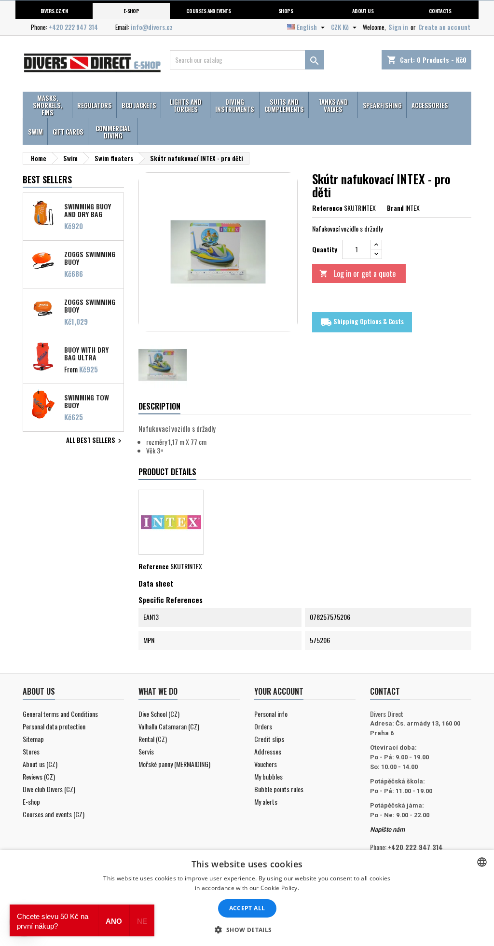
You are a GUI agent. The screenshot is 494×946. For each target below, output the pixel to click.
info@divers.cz (152, 27)
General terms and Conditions (60, 714)
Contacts (440, 10)
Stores (31, 751)
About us (363, 10)
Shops (285, 10)
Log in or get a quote (357, 273)
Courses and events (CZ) (53, 814)
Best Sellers (47, 179)
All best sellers (95, 441)
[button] (247, 929)
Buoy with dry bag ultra (86, 353)
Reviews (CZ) (39, 776)
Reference (327, 208)
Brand (395, 208)
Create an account (444, 27)
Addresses (267, 751)
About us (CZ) (40, 764)
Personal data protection (54, 726)
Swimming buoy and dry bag (87, 210)
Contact (385, 691)
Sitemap (33, 739)
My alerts (265, 801)
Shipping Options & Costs (362, 322)
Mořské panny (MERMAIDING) (174, 764)
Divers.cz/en (54, 10)
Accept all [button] (247, 908)
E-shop (131, 10)
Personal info (271, 714)
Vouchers (265, 764)
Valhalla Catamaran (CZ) (168, 726)
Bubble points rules (278, 789)
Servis (146, 751)
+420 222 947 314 (73, 27)
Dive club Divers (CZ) (49, 789)
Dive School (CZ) (158, 714)
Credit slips (269, 739)
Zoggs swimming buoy (89, 305)
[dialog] (247, 898)
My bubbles (268, 776)
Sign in (398, 27)
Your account (278, 691)
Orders (263, 726)
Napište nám (387, 829)
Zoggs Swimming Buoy (89, 257)
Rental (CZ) (152, 739)
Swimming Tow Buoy (86, 401)
